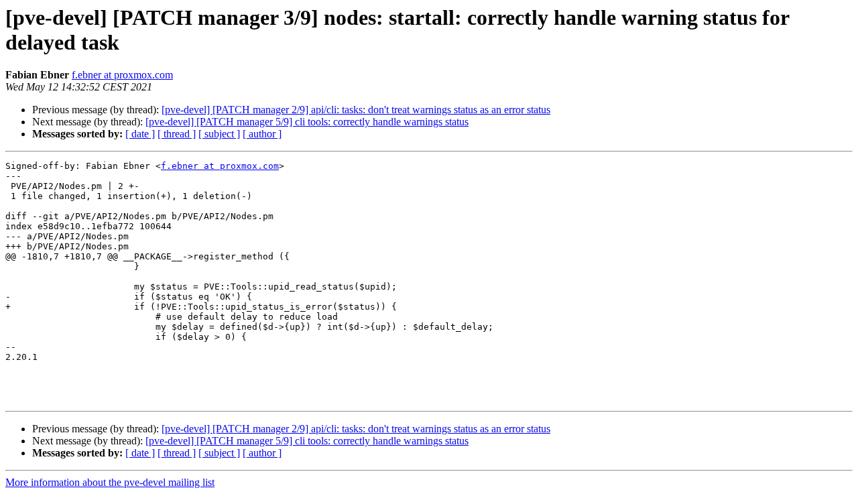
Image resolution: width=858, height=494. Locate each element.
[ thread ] (177, 133)
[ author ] (262, 133)
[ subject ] (219, 133)
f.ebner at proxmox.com (122, 74)
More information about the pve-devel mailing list (109, 482)
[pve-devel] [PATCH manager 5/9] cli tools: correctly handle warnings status (307, 121)
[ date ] (140, 133)
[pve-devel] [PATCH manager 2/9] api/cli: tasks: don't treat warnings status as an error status (356, 109)
